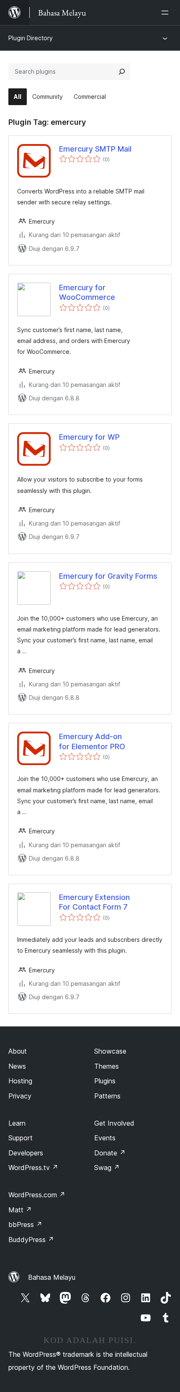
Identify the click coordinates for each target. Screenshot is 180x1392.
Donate (110, 1153)
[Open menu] (166, 12)
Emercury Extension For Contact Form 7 (94, 902)
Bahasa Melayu (51, 1277)
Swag (107, 1167)
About (17, 1051)
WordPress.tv (33, 1167)
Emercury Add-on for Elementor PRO (92, 741)
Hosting (20, 1081)
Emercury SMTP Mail (95, 148)
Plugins (105, 1081)
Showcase (110, 1051)
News (17, 1066)
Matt (20, 1210)
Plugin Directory (30, 37)
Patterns (107, 1096)
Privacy (19, 1096)
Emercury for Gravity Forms (108, 576)
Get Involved (114, 1123)
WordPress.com (36, 1195)
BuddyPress (31, 1239)
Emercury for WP (89, 437)
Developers (25, 1153)
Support (20, 1138)
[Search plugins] (121, 71)
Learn (17, 1123)
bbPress (25, 1224)
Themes (106, 1066)
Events (105, 1138)
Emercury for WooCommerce (87, 292)
